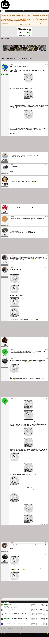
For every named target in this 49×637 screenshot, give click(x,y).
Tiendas (11, 10)
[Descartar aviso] (47, 15)
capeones (5, 607)
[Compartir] (45, 64)
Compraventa (17, 10)
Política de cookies (40, 633)
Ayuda (45, 633)
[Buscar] (47, 11)
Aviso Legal (26, 633)
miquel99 (5, 616)
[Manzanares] (24, 32)
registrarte (23, 20)
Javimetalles (43, 605)
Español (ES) (4, 633)
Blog (7, 10)
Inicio (2, 10)
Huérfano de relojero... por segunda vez (13, 609)
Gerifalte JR (6, 624)
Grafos (23, 10)
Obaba (5, 621)
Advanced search (17, 12)
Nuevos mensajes (4, 12)
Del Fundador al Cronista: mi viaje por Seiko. (14, 623)
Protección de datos (32, 633)
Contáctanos (21, 633)
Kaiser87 (5, 610)
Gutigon (44, 614)
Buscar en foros (10, 12)
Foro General (15, 607)
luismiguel (43, 624)
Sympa (44, 610)
